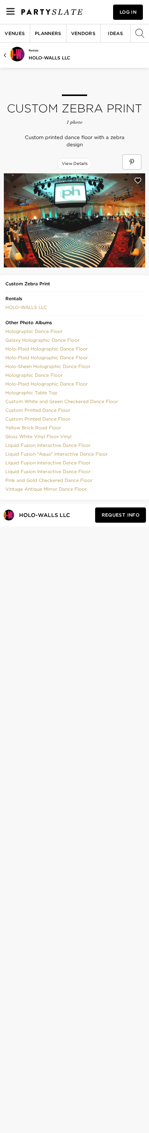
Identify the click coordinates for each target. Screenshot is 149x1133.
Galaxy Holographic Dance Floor (42, 340)
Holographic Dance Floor (34, 331)
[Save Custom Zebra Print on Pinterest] (131, 162)
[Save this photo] (137, 180)
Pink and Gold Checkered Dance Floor (48, 480)
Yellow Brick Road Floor (33, 427)
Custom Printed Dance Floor (37, 410)
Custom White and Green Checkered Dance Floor (61, 401)
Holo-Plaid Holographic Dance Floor (46, 349)
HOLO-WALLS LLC (49, 58)
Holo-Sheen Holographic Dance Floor (48, 366)
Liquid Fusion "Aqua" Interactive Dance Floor (56, 454)
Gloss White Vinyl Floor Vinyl (38, 436)
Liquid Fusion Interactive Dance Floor (48, 445)
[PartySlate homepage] (52, 12)
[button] (26, 306)
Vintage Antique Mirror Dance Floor (46, 489)
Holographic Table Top (31, 392)
